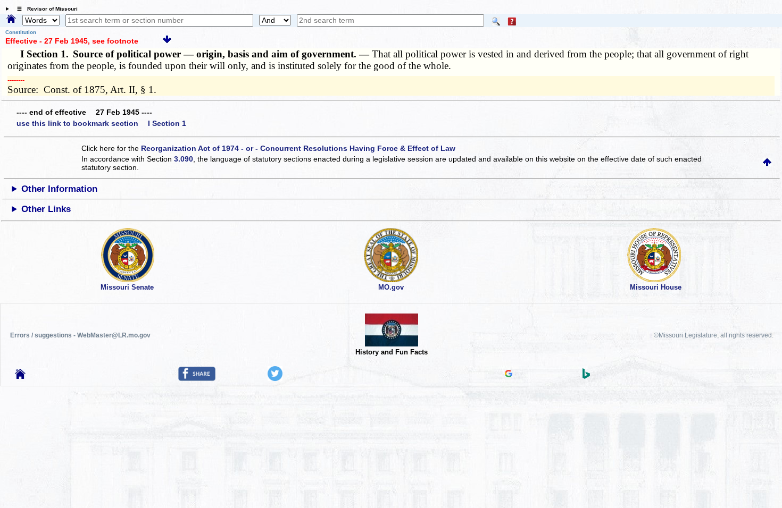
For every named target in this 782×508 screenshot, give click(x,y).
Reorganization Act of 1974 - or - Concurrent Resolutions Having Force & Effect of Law (298, 148)
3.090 (183, 159)
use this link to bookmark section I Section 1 (101, 123)
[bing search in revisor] (586, 376)
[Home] (11, 19)
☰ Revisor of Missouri (45, 9)
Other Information (59, 189)
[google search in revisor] (508, 374)
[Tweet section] (275, 378)
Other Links (46, 209)
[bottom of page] (167, 41)
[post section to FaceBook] (196, 378)
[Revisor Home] (20, 376)
